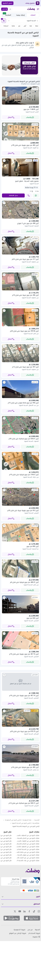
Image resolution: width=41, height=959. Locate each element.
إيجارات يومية (20, 15)
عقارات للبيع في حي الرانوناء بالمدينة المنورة (27, 841)
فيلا (30, 26)
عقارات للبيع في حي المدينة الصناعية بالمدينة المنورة (27, 849)
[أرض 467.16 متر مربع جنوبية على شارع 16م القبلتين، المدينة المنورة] (20, 682)
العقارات (32, 15)
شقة (36, 26)
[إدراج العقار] (10, 9)
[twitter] (15, 911)
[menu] (38, 9)
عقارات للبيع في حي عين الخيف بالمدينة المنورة (27, 858)
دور (19, 26)
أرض (25, 26)
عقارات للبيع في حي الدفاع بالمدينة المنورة (27, 838)
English (35, 937)
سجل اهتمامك (13, 195)
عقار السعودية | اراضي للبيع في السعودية (18, 820)
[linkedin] (24, 911)
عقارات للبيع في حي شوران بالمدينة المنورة (27, 855)
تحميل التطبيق (7, 3)
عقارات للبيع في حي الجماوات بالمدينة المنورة (27, 835)
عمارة (13, 26)
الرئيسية (36, 820)
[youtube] (20, 911)
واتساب (29, 117)
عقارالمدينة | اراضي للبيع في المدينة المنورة (25, 823)
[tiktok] (34, 911)
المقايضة (7, 14)
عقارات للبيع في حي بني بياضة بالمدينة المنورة (27, 852)
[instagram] (39, 911)
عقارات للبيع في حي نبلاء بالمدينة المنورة (27, 860)
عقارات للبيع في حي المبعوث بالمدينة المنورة (27, 846)
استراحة (6, 26)
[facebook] (29, 911)
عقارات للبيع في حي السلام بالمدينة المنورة (27, 844)
